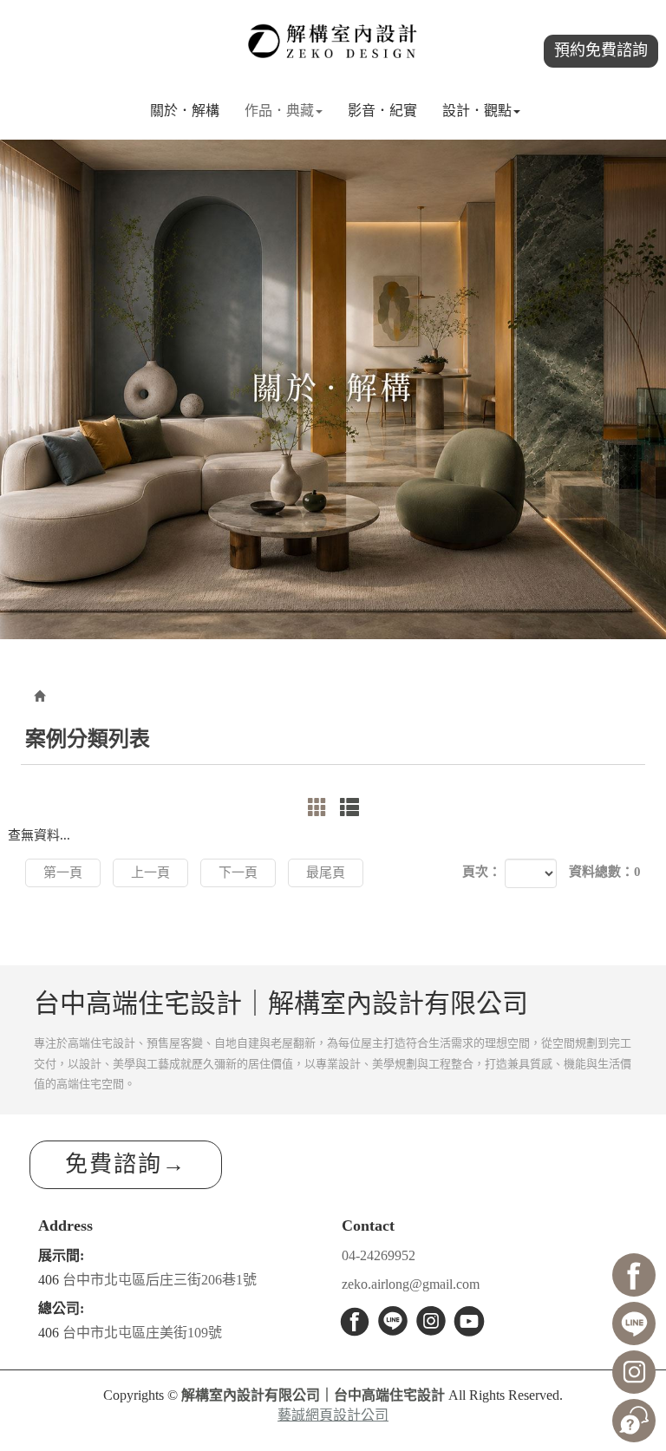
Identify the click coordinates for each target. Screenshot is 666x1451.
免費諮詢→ (125, 1164)
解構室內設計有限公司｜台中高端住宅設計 (333, 41)
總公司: (61, 1308)
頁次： (481, 872)
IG (431, 1321)
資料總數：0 (605, 872)
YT (469, 1321)
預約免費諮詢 (601, 50)
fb (354, 1321)
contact (634, 1420)
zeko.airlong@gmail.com (411, 1284)
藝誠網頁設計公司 (333, 1415)
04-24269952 (378, 1255)
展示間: (61, 1255)
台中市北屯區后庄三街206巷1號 (159, 1279)
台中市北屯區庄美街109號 (142, 1332)
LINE (392, 1321)
